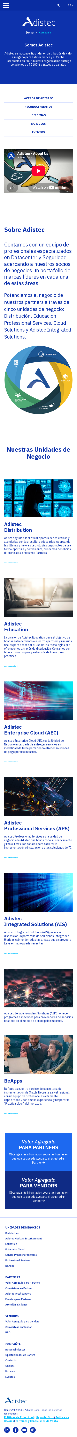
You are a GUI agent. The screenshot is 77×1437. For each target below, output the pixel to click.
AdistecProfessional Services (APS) (37, 825)
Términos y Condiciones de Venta (36, 1421)
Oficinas (38, 115)
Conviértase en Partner (18, 1288)
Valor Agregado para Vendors (22, 1321)
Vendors (12, 1316)
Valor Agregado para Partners (22, 1282)
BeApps (13, 1080)
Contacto (10, 1360)
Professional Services (17, 1260)
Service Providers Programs (21, 1254)
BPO (7, 1332)
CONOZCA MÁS (10, 563)
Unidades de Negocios (22, 1227)
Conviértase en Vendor (18, 1327)
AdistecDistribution (18, 527)
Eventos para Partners (18, 1299)
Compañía (13, 1344)
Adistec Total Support (18, 1293)
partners (12, 1277)
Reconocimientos (39, 107)
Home (30, 32)
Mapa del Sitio (45, 1417)
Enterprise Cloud (14, 1249)
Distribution (12, 1233)
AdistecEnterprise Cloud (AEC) (31, 730)
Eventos (38, 132)
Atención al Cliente (16, 1304)
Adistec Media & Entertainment (23, 1238)
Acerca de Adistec (38, 98)
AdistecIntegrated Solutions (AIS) (35, 921)
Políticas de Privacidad (19, 1417)
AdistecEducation (16, 626)
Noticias (38, 124)
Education (11, 1243)
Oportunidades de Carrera (20, 1354)
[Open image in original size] (38, 515)
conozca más (10, 666)
